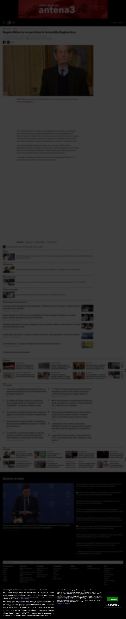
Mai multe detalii (25, 598)
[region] (63, 603)
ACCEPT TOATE (112, 599)
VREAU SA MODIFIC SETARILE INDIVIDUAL (112, 604)
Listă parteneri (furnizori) (63, 603)
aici (4, 610)
